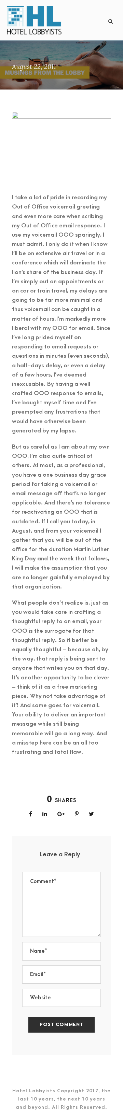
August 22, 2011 (34, 66)
